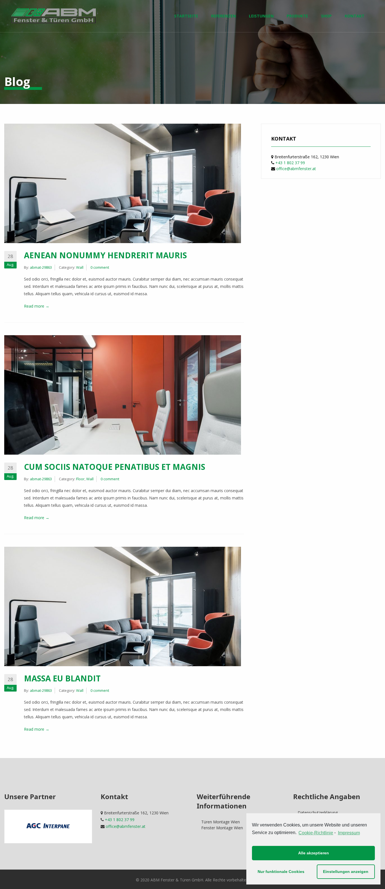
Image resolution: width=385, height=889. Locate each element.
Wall (79, 267)
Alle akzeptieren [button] (313, 853)
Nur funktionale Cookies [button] (281, 871)
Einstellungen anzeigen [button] (345, 871)
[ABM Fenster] (53, 15)
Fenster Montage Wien (222, 827)
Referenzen (223, 16)
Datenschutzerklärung (318, 812)
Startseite (186, 16)
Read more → (36, 306)
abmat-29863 (41, 267)
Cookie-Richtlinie (315, 832)
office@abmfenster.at (296, 168)
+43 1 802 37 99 (290, 162)
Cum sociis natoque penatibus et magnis (114, 466)
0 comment (99, 267)
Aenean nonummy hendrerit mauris (105, 255)
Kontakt (354, 16)
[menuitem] (53, 16)
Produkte (297, 16)
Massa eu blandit (62, 678)
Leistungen (261, 16)
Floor (80, 478)
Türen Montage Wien (220, 821)
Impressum (349, 832)
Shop (326, 16)
